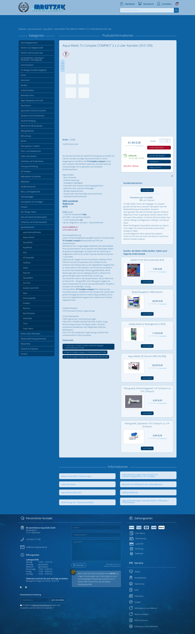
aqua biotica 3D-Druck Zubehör (33, 110)
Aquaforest (27, 247)
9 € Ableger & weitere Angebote (33, 70)
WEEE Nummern (141, 620)
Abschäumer (26, 105)
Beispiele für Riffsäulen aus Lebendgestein (142, 484)
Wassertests (25, 344)
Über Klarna (140, 533)
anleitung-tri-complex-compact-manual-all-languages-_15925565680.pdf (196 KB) (84, 346)
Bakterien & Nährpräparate (31, 126)
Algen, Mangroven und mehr (32, 100)
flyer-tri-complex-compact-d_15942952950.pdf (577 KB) (86, 352)
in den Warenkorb (156, 147)
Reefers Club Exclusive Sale (32, 53)
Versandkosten (139, 145)
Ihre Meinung (147, 190)
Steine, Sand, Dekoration (30, 333)
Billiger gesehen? (155, 167)
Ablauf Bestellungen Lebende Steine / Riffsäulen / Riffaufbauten (145, 501)
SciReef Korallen (27, 90)
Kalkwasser (25, 181)
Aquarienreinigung (28, 121)
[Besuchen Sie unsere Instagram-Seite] (24, 587)
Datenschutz (139, 584)
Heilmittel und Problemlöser (32, 161)
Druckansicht (154, 161)
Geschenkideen (27, 65)
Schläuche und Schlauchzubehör (34, 222)
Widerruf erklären (142, 614)
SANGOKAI (27, 318)
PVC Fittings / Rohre (28, 212)
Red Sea (26, 308)
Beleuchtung (26, 136)
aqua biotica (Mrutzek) (32, 232)
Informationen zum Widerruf (146, 608)
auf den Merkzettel (157, 155)
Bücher (24, 141)
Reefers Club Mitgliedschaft (32, 48)
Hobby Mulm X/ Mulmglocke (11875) (147, 324)
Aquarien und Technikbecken (32, 115)
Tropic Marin (28, 328)
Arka (25, 252)
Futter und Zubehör (28, 156)
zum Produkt (147, 282)
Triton (25, 323)
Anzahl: (153, 141)
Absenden (80, 565)
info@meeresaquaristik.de (36, 547)
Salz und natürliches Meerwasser (34, 217)
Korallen (24, 85)
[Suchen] (176, 10)
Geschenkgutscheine (29, 42)
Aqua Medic (28, 242)
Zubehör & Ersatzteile (29, 349)
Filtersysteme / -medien (30, 146)
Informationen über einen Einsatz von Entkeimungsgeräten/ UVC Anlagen (140, 475)
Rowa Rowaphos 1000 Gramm (147, 292)
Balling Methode (27, 131)
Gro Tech (26, 283)
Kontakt (137, 602)
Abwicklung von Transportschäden (77, 502)
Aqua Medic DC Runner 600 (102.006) (147, 356)
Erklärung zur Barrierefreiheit (146, 626)
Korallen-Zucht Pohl (31, 288)
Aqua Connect (28, 237)
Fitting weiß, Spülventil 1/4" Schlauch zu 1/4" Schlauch (147, 425)
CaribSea (26, 262)
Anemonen (25, 80)
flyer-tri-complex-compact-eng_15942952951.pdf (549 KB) (87, 357)
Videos (137, 571)
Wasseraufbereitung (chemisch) (33, 338)
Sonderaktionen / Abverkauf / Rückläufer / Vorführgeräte (32, 59)
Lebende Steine (68, 484)
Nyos (25, 293)
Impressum (139, 596)
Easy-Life (26, 273)
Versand (24, 354)
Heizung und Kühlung (29, 166)
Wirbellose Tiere (27, 95)
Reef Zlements (29, 313)
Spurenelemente (27, 227)
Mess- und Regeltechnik (30, 191)
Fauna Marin (28, 278)
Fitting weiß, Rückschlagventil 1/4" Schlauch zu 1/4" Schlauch (147, 390)
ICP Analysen (26, 171)
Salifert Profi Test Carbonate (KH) (147, 259)
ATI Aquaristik (28, 257)
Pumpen (24, 207)
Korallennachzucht (28, 186)
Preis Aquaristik (29, 298)
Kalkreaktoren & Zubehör (31, 176)
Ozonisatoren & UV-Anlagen (32, 202)
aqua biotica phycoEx (71, 492)
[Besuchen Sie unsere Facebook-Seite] (21, 587)
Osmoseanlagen (27, 197)
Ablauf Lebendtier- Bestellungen (76, 476)
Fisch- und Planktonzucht (31, 151)
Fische (23, 75)
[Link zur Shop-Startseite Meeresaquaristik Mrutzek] (41, 7)
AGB (136, 590)
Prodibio (26, 303)
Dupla (25, 267)
